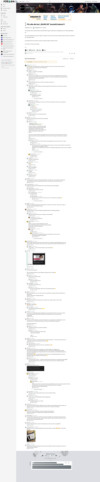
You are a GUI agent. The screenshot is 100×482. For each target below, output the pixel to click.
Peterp (28, 178)
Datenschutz (3, 60)
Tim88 (28, 338)
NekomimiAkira (31, 221)
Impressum (10, 60)
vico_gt (30, 275)
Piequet (30, 246)
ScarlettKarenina (30, 184)
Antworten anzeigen (38, 98)
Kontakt (2, 59)
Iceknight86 (31, 283)
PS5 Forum (30, 8)
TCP (29, 80)
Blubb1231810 (31, 188)
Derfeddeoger (29, 415)
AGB (6, 60)
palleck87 (28, 298)
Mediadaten (9, 59)
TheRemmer (29, 404)
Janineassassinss (32, 343)
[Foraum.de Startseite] (11, 1)
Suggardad (31, 158)
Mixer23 (30, 121)
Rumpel (30, 112)
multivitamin (31, 84)
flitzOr (28, 318)
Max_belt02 (31, 391)
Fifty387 (30, 70)
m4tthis (30, 166)
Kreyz (28, 268)
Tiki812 (28, 203)
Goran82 (28, 250)
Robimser (30, 174)
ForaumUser (31, 100)
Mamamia (28, 348)
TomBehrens (29, 209)
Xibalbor (28, 444)
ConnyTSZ (31, 395)
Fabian (28, 65)
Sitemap (5, 59)
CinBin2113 (31, 74)
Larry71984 (31, 307)
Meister (31, 139)
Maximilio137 (31, 162)
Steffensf (28, 117)
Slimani (28, 291)
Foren (23, 1)
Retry (51, 459)
